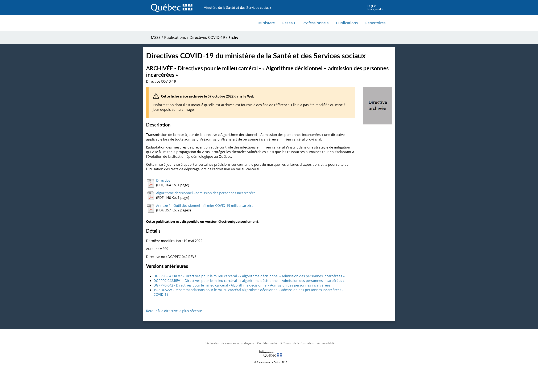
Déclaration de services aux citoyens (229, 343)
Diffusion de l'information (297, 343)
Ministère (266, 22)
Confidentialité (267, 343)
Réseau (288, 22)
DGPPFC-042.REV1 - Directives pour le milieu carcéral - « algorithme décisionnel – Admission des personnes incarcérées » (249, 280)
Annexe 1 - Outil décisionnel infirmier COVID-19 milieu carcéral (205, 205)
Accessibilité (326, 343)
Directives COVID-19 (207, 37)
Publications (347, 22)
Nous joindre (375, 9)
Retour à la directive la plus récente (174, 311)
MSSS (156, 37)
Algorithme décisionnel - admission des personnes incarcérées (206, 193)
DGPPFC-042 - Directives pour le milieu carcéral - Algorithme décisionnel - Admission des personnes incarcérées (241, 285)
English (372, 6)
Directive (163, 180)
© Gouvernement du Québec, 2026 (270, 362)
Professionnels (315, 22)
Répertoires (375, 22)
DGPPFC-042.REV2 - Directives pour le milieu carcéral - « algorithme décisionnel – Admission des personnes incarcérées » (249, 276)
